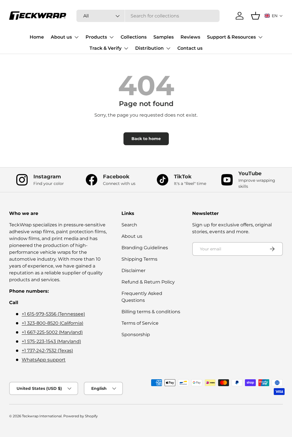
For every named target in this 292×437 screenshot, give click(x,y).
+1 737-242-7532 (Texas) (47, 350)
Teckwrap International (42, 416)
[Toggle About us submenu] (76, 37)
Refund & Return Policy (148, 282)
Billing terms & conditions (150, 311)
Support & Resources (231, 37)
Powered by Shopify (80, 416)
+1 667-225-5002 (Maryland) (52, 332)
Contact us (189, 48)
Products (96, 37)
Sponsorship (135, 334)
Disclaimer (133, 270)
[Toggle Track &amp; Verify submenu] (126, 48)
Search (129, 225)
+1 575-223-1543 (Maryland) (51, 341)
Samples (163, 37)
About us (61, 37)
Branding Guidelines (144, 247)
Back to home (146, 138)
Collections (134, 37)
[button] (274, 16)
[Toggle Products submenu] (111, 37)
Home (37, 37)
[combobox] (148, 16)
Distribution (149, 48)
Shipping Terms (139, 259)
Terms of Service (140, 323)
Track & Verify (105, 48)
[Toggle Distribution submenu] (168, 48)
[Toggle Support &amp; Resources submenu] (260, 37)
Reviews (190, 37)
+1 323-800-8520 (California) (52, 323)
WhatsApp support (44, 359)
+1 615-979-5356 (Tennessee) (53, 314)
